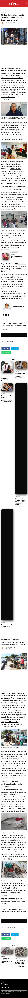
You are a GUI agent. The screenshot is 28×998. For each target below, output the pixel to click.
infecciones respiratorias (13, 341)
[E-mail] (4, 315)
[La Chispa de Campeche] (14, 3)
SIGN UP (14, 335)
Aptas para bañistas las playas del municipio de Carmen (13, 900)
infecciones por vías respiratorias (12, 78)
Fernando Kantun (11, 22)
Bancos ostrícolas (11, 927)
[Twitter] (7, 315)
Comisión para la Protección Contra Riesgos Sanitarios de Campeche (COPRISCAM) (13, 719)
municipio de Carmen (8, 97)
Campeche (3, 12)
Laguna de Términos (9, 695)
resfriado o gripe (15, 169)
